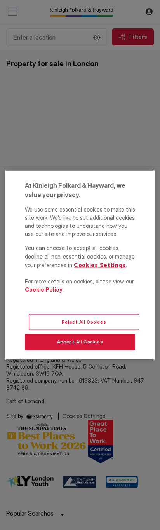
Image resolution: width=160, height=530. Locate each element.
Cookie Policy (44, 289)
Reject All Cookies (84, 321)
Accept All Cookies (80, 342)
